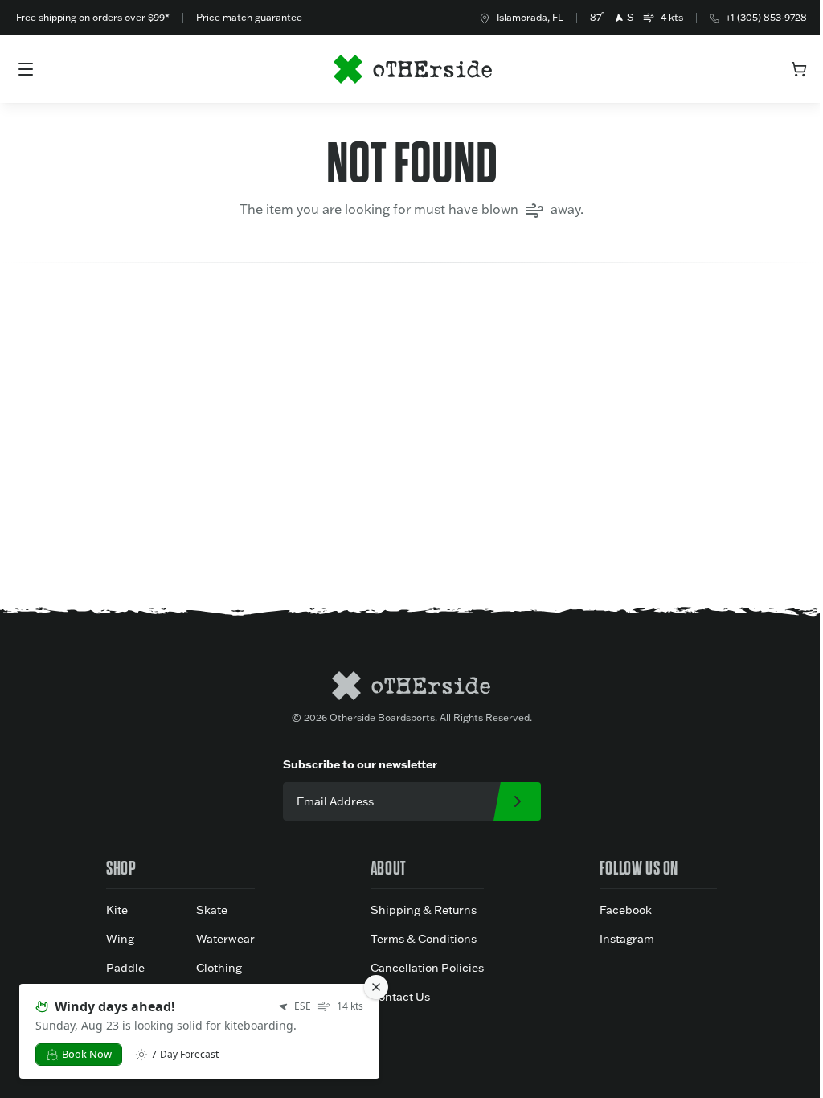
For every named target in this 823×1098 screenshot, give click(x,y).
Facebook (626, 910)
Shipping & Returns (424, 910)
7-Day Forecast (185, 1054)
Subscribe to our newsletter (360, 764)
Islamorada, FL (530, 17)
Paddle (125, 968)
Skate (211, 910)
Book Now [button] (87, 1054)
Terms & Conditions (424, 939)
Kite (117, 910)
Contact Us (400, 996)
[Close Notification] (376, 987)
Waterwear (225, 939)
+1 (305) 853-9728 (766, 17)
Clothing (219, 968)
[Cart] (799, 69)
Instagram (627, 939)
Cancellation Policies (427, 968)
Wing (120, 939)
